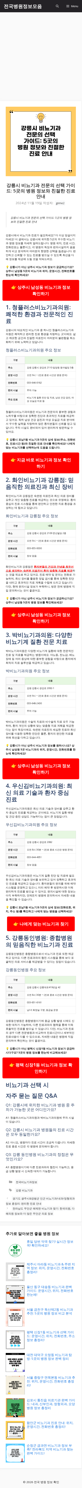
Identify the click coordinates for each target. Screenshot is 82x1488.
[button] (57, 6)
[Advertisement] (41, 54)
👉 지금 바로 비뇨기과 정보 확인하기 (41, 462)
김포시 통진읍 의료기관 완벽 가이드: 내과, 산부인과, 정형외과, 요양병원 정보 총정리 (51, 1404)
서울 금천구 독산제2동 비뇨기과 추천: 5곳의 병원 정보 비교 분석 (50, 1311)
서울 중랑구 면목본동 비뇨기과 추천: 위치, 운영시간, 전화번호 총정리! (51, 1381)
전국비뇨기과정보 (26, 1182)
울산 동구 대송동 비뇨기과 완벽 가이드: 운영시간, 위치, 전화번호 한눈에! (50, 1291)
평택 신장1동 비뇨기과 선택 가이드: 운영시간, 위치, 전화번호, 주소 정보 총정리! (51, 1336)
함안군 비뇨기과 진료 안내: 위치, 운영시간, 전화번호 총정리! (50, 1425)
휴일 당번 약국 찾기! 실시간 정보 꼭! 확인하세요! (50, 1243)
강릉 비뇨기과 (24, 1190)
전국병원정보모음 (23, 6)
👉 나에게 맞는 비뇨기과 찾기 (40, 923)
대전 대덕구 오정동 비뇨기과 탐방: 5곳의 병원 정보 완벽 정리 (49, 1357)
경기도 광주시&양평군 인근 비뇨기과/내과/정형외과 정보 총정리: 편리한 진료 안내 (40, 1201)
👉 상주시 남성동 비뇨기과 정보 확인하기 (40, 290)
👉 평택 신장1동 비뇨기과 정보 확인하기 (41, 1068)
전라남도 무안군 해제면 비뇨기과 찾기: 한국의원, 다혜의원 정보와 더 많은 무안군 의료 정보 (40, 1211)
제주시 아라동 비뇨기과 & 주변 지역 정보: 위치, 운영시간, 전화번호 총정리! (51, 1268)
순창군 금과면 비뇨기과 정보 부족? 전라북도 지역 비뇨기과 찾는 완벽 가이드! (50, 1449)
